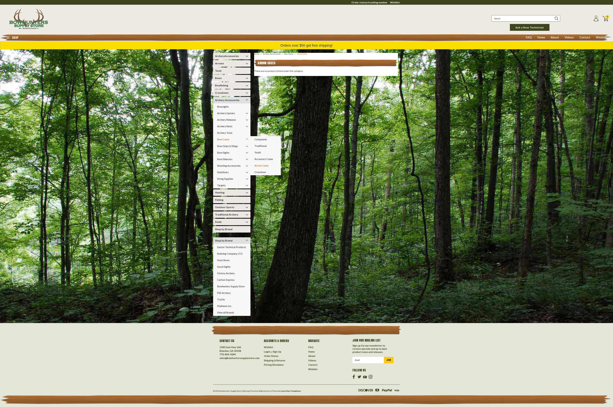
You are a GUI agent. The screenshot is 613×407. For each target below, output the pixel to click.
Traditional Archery (226, 214)
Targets (221, 185)
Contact (584, 37)
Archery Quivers (226, 113)
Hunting (219, 192)
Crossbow (260, 171)
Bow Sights (223, 152)
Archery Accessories (227, 100)
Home (541, 37)
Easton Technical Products (231, 247)
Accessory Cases (263, 158)
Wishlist (395, 2)
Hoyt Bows (223, 260)
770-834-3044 (227, 354)
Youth (257, 152)
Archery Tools (224, 132)
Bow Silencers (224, 159)
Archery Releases (226, 119)
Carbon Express (226, 279)
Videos (569, 37)
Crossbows (222, 92)
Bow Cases (223, 139)
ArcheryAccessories (227, 55)
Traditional (260, 145)
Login (267, 351)
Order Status (271, 355)
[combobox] (526, 18)
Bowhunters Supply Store (231, 286)
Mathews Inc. (224, 305)
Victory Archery (226, 273)
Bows (218, 77)
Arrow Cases (261, 165)
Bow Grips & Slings (227, 145)
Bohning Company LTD (229, 253)
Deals (218, 221)
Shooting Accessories (229, 165)
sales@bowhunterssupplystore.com (239, 358)
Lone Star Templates (291, 391)
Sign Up (277, 351)
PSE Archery (224, 292)
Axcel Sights (224, 266)
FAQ (529, 37)
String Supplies (225, 178)
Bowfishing (221, 85)
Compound (260, 139)
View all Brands (225, 312)
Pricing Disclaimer (274, 364)
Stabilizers (223, 172)
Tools (218, 70)
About (555, 37)
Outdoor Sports (224, 207)
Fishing (219, 199)
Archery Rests (224, 126)
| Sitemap (245, 391)
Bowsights (223, 106)
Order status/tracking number (369, 2)
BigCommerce (265, 391)
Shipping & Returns (274, 360)
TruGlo (221, 299)
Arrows (219, 63)
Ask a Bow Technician (529, 27)
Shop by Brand (223, 229)
